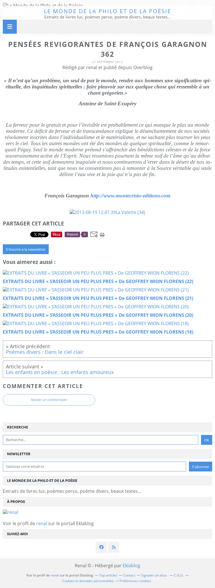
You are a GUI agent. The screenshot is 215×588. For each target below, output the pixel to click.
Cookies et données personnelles (88, 580)
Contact (129, 575)
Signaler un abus (154, 575)
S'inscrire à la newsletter (26, 249)
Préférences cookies (135, 580)
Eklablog (131, 565)
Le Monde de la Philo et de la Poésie (107, 11)
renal (41, 523)
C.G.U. (179, 575)
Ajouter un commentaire (49, 400)
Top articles (108, 575)
